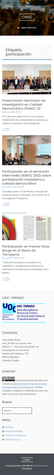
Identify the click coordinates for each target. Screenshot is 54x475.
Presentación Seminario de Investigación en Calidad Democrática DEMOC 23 (24, 104)
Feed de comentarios (15, 435)
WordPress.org (12, 439)
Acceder (9, 427)
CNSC (27, 17)
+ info (6, 129)
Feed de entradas (14, 431)
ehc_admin (7, 187)
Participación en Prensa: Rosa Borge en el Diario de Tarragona (25, 250)
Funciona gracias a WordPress (19, 466)
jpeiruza (6, 112)
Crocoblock (27, 468)
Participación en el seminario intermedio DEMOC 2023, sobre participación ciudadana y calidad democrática (26, 177)
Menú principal (29, 27)
